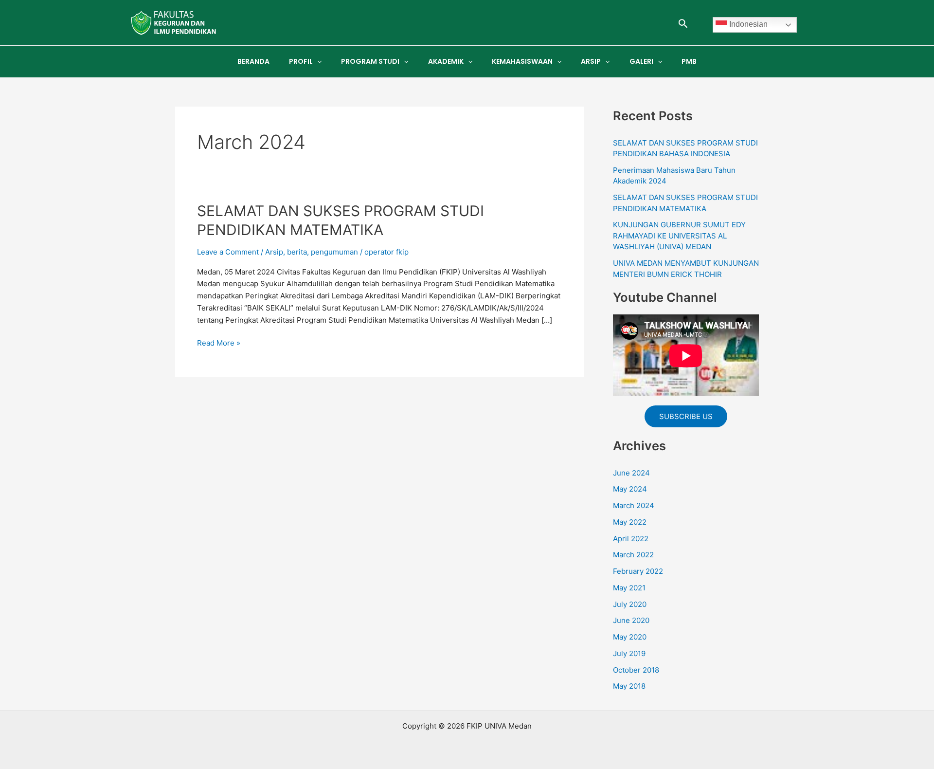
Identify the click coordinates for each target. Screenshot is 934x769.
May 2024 (630, 489)
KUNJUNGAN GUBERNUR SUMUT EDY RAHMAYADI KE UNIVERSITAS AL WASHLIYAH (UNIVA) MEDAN (679, 235)
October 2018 (636, 670)
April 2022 (630, 538)
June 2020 (631, 620)
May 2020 (630, 636)
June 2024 (631, 472)
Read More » (218, 342)
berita (297, 251)
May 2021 (629, 587)
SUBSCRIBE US (686, 416)
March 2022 (633, 554)
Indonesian (747, 24)
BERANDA (253, 61)
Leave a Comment (228, 251)
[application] (317, 61)
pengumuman (334, 251)
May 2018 (629, 686)
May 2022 (630, 522)
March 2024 (633, 505)
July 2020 (630, 604)
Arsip (274, 251)
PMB (689, 61)
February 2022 (638, 571)
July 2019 (629, 653)
